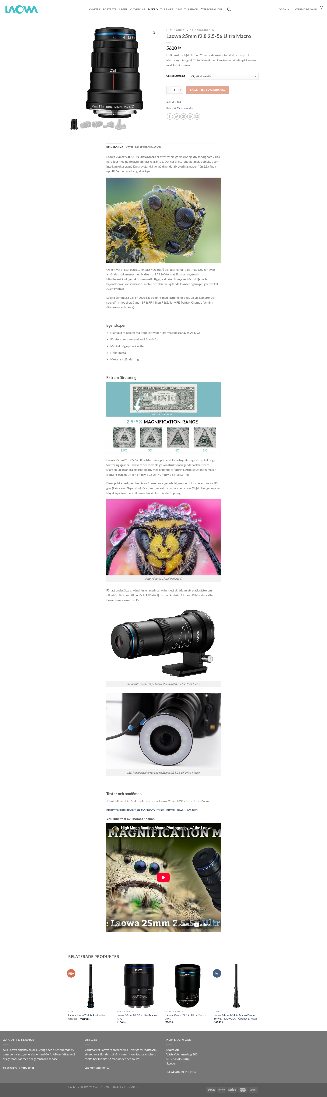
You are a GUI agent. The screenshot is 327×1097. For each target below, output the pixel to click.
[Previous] (68, 997)
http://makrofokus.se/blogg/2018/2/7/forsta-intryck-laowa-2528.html (152, 809)
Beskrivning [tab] (114, 147)
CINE (179, 9)
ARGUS (123, 9)
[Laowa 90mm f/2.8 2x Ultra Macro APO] (187, 985)
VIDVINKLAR (138, 9)
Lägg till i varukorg (207, 89)
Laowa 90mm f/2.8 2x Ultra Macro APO (185, 1017)
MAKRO (153, 9)
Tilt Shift (166, 9)
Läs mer (23, 1059)
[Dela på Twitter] (177, 116)
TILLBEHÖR (191, 9)
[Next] (258, 997)
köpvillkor (27, 1067)
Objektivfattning (175, 76)
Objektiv (182, 29)
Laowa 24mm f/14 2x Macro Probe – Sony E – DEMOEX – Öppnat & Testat (235, 1017)
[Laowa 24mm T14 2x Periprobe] (90, 985)
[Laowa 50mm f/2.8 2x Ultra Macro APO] (139, 985)
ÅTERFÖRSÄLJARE (212, 9)
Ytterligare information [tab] (143, 147)
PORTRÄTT (109, 9)
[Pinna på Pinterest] (190, 116)
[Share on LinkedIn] (197, 116)
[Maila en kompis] (183, 116)
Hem (169, 29)
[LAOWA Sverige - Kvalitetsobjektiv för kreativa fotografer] (22, 9)
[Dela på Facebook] (170, 116)
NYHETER (94, 9)
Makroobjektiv (203, 29)
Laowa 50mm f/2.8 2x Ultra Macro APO (137, 1017)
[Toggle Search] (229, 9)
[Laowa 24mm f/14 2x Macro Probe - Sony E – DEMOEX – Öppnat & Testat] (236, 985)
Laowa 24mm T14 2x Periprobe (86, 1015)
